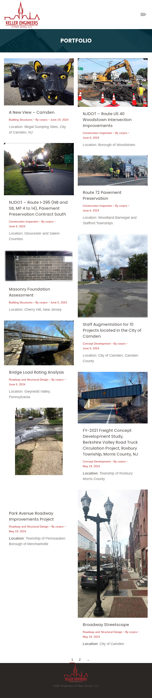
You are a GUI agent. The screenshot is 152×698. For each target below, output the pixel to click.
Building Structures (20, 119)
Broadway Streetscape (106, 624)
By (41, 119)
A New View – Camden (31, 112)
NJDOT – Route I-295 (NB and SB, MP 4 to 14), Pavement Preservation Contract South (38, 208)
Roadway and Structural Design (28, 379)
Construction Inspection (97, 132)
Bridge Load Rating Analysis (36, 372)
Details (44, 82)
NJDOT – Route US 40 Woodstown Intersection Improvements (107, 119)
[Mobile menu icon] (143, 14)
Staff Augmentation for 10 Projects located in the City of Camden (112, 330)
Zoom (33, 82)
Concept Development (97, 343)
